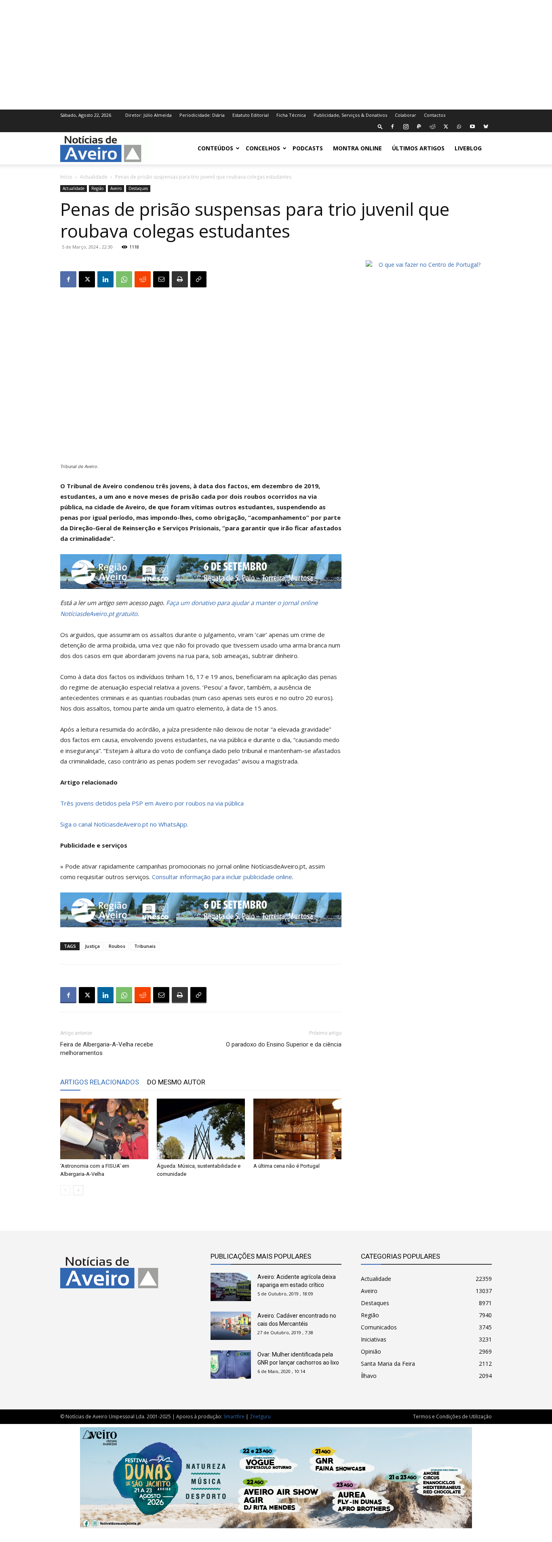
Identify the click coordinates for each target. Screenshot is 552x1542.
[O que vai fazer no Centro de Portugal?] (426, 264)
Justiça (92, 946)
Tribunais (145, 946)
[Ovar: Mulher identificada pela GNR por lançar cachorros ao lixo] (231, 1364)
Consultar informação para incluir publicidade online (222, 877)
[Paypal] (419, 126)
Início (66, 176)
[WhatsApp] (459, 126)
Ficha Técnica (291, 115)
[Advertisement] (276, 53)
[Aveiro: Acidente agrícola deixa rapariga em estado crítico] (231, 1287)
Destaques (138, 188)
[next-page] (78, 1190)
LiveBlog (468, 148)
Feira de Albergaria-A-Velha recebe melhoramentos (106, 1049)
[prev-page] (65, 1190)
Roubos (117, 946)
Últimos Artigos (418, 148)
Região (97, 188)
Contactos (434, 115)
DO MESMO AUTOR (176, 1082)
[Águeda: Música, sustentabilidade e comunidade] (201, 1129)
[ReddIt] (143, 279)
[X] (446, 126)
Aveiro (116, 188)
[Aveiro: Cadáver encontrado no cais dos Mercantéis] (231, 1326)
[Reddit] (432, 126)
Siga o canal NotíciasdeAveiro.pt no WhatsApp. (124, 824)
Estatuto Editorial (250, 115)
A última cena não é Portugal (286, 1166)
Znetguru (260, 1416)
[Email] (161, 279)
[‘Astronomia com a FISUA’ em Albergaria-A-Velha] (104, 1129)
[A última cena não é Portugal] (297, 1129)
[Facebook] (392, 126)
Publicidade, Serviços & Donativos (350, 115)
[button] (380, 126)
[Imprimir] (180, 279)
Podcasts (308, 148)
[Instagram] (406, 126)
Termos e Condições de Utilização (452, 1416)
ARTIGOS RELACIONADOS (99, 1082)
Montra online (357, 148)
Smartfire (233, 1416)
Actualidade (93, 176)
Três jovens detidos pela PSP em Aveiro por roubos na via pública (152, 803)
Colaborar (405, 115)
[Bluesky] (486, 126)
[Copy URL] (198, 279)
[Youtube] (472, 126)
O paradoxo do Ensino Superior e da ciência (283, 1044)
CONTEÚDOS (215, 148)
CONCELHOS (263, 148)
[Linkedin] (105, 279)
